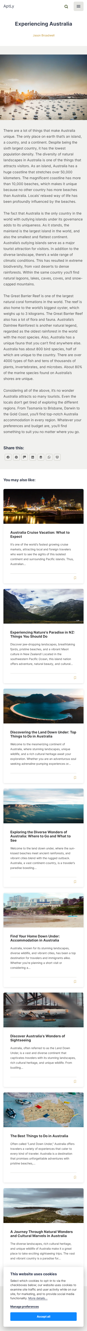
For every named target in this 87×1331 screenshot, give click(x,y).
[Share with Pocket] (57, 457)
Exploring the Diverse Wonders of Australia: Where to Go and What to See (40, 836)
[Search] (66, 6)
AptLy (8, 6)
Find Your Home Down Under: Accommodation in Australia (35, 938)
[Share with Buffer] (40, 457)
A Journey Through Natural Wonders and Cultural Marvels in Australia (41, 1234)
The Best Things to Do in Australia (39, 1136)
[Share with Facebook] (8, 457)
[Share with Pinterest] (16, 457)
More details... (38, 1298)
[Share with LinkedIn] (32, 457)
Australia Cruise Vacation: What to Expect (40, 534)
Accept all (43, 1316)
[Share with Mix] (24, 457)
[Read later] (75, 578)
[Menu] (79, 6)
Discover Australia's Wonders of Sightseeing (37, 1038)
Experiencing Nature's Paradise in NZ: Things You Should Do (42, 634)
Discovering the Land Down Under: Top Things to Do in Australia (43, 734)
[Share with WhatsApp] (49, 457)
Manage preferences (24, 1306)
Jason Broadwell (43, 35)
